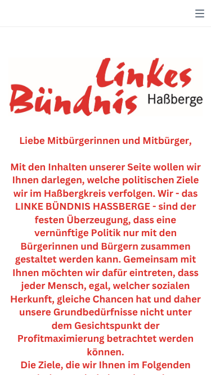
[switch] (199, 13)
